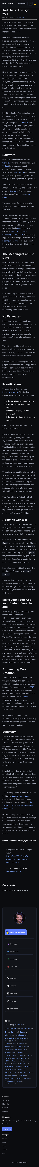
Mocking (23, 1072)
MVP (30, 1072)
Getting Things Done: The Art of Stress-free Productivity (17, 805)
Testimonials (21, 3)
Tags (4, 1146)
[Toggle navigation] (31, 4)
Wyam (18, 1081)
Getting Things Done (20, 796)
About (4, 1150)
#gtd (17, 862)
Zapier (25, 697)
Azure (7, 1041)
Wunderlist (21, 228)
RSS (3, 1153)
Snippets (18, 1049)
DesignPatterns (10, 1055)
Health (7, 1058)
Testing (7, 1044)
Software (22, 1044)
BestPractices (9, 1038)
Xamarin (7, 1064)
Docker (22, 1032)
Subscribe (7, 1129)
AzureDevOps (9, 1052)
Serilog (26, 1078)
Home (4, 1139)
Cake (26, 1046)
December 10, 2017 (14, 871)
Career (13, 1032)
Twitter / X (6, 1100)
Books (18, 1066)
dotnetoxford (10, 1028)
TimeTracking (9, 1081)
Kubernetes (20, 1041)
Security (18, 1078)
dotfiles (20, 1069)
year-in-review (9, 1084)
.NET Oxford (23, 123)
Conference (20, 1052)
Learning (15, 1058)
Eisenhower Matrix (10, 241)
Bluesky (5, 1111)
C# (20, 1046)
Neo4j (7, 1075)
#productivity (12, 859)
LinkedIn (5, 1104)
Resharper (24, 1061)
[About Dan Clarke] (20, 918)
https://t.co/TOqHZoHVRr (17, 856)
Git (6, 1032)
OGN (13, 1075)
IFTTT (31, 687)
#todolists (22, 859)
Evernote (21, 1055)
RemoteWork (9, 1078)
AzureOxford (9, 1066)
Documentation (10, 1069)
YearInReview (21, 1038)
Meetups (19, 1024)
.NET (7, 1025)
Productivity (25, 1028)
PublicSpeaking (20, 1035)
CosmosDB (26, 1066)
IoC (16, 1072)
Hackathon (8, 1072)
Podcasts (15, 1061)
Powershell (21, 1075)
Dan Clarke (7, 3)
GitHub (5, 1108)
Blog (14, 1044)
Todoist (5, 166)
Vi (24, 1049)
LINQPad (8, 1035)
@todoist (10, 862)
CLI (13, 1041)
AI (15, 1046)
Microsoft (24, 1058)
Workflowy (8, 1046)
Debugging (8, 1049)
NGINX (7, 1061)
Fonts (28, 1055)
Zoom (15, 1064)
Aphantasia (23, 1064)
